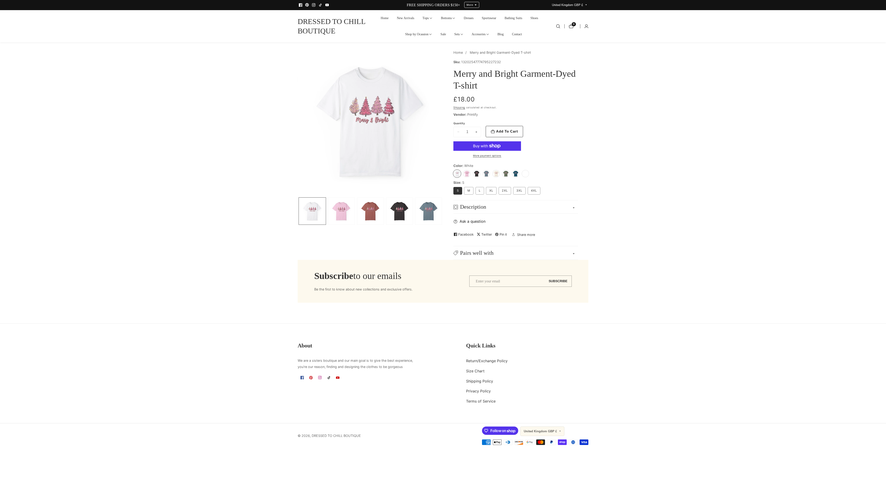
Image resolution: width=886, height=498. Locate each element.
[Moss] (505, 173)
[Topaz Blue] (515, 173)
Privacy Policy (478, 391)
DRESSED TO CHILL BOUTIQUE (336, 435)
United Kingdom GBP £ (568, 5)
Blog (500, 34)
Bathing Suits (513, 18)
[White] (457, 173)
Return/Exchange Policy (487, 361)
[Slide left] (299, 211)
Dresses (468, 18)
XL (491, 190)
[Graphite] (476, 173)
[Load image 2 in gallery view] (341, 211)
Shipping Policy (479, 381)
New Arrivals (405, 18)
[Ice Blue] (486, 173)
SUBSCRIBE (558, 281)
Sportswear (489, 18)
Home (385, 18)
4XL (534, 190)
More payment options (487, 155)
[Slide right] (442, 211)
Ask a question (472, 221)
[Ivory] (496, 173)
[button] (425, 18)
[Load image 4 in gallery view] (399, 211)
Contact (517, 34)
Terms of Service (481, 401)
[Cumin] (525, 173)
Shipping (459, 107)
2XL (505, 190)
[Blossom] (466, 173)
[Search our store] (558, 26)
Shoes (534, 18)
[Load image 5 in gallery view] (428, 211)
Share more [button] (526, 235)
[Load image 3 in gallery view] (370, 211)
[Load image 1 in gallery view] (312, 211)
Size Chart (475, 371)
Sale (443, 34)
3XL (519, 190)
